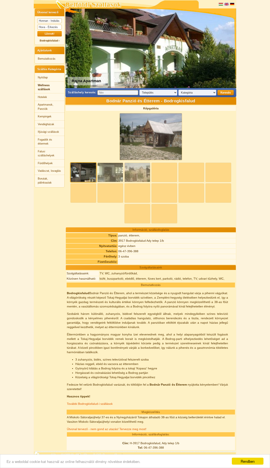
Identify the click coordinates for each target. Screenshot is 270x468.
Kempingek (44, 116)
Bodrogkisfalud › (49, 40)
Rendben (248, 461)
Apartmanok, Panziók (45, 106)
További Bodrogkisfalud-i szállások (90, 403)
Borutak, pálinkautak (45, 180)
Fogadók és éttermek (45, 141)
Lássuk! (49, 33)
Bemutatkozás (46, 58)
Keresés (225, 92)
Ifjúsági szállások (48, 131)
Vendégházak (46, 124)
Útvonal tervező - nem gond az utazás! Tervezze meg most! (106, 429)
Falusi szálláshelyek (46, 153)
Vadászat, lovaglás (49, 170)
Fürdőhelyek (45, 163)
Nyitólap (43, 77)
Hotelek (42, 97)
